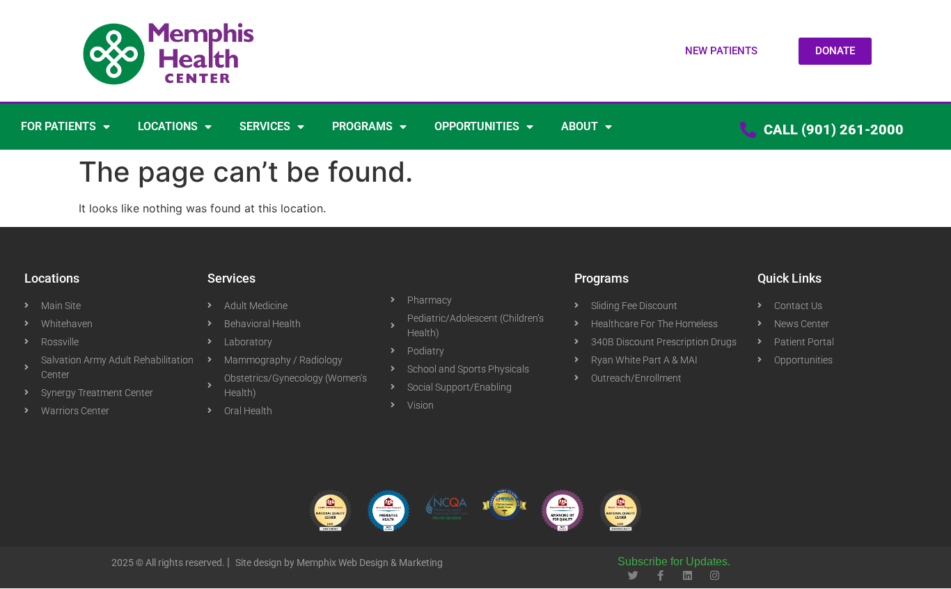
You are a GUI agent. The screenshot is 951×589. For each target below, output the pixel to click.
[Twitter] (633, 575)
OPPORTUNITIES (476, 126)
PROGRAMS (362, 126)
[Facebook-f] (660, 575)
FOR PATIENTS (58, 126)
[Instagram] (714, 575)
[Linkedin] (687, 575)
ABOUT (579, 126)
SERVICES (264, 126)
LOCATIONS (168, 126)
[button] (721, 51)
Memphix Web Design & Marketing (370, 562)
